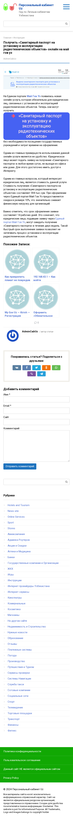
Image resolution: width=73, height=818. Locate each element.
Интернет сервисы (18, 591)
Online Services (16, 516)
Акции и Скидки (17, 545)
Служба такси (16, 684)
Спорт (11, 701)
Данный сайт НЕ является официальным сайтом (31, 769)
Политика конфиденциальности (22, 751)
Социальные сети (18, 695)
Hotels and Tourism (19, 505)
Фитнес (12, 730)
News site (13, 511)
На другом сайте (17, 620)
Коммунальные (16, 603)
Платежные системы (20, 649)
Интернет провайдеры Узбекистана (29, 586)
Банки (11, 557)
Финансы (13, 724)
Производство (16, 661)
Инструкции (15, 580)
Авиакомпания (16, 534)
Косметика (14, 609)
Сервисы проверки (19, 672)
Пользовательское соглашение (21, 760)
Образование (15, 638)
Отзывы (12, 643)
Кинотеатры (15, 597)
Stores (11, 528)
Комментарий (11, 428)
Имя (6, 394)
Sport (11, 522)
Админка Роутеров (19, 539)
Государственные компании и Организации (33, 563)
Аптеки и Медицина (19, 551)
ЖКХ (10, 568)
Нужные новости (17, 632)
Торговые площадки (20, 713)
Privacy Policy (11, 777)
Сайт (6, 417)
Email (7, 405)
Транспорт (14, 719)
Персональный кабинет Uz (36, 6)
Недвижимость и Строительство (27, 626)
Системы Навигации (19, 678)
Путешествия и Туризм (21, 667)
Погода (12, 655)
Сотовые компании (19, 690)
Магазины (13, 615)
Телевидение (15, 707)
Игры (11, 574)
